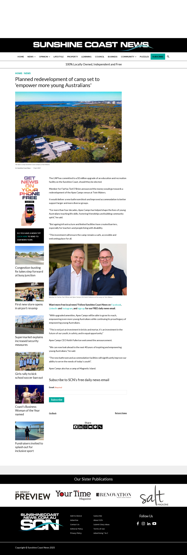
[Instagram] (143, 524)
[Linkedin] (80, 427)
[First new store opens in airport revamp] (29, 292)
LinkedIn (53, 308)
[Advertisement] (151, 95)
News (27, 73)
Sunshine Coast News (24, 168)
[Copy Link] (100, 427)
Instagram (67, 308)
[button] (168, 57)
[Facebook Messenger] (95, 427)
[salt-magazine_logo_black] (154, 495)
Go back (52, 413)
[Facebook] (75, 427)
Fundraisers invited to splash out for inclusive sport (29, 447)
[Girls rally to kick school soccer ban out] (29, 361)
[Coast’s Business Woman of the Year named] (29, 394)
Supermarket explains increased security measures (29, 340)
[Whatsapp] (85, 427)
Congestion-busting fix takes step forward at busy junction (29, 271)
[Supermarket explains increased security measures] (29, 324)
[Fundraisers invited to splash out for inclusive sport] (29, 431)
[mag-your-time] (73, 495)
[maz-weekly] (33, 495)
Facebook (116, 304)
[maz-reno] (113, 495)
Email (55, 387)
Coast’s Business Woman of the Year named (27, 410)
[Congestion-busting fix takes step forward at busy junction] (29, 255)
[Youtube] (154, 524)
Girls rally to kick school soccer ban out (29, 375)
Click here (22, 236)
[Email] (90, 427)
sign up (81, 308)
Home (18, 73)
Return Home (121, 413)
